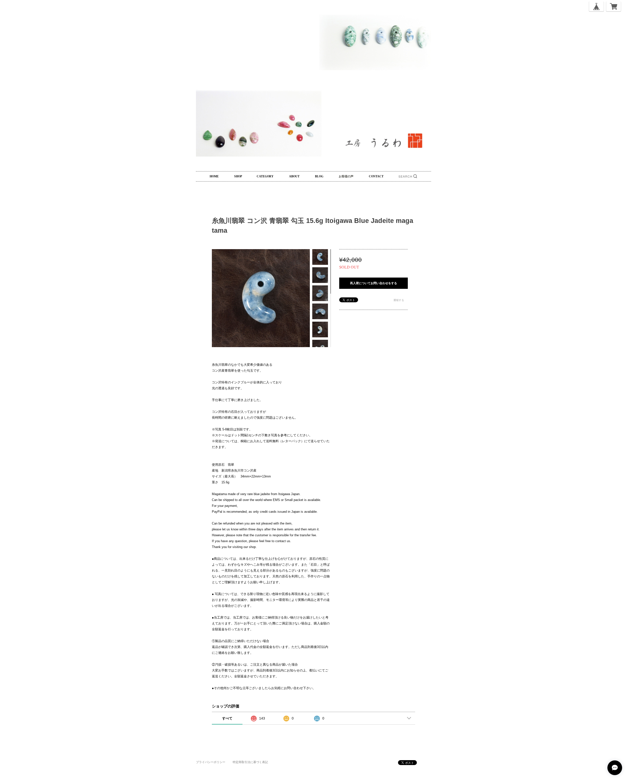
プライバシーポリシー (210, 762)
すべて (227, 718)
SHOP (238, 176)
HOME (214, 176)
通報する (398, 300)
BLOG (319, 176)
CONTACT (376, 176)
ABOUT (294, 176)
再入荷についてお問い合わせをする (373, 283)
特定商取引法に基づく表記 (250, 762)
